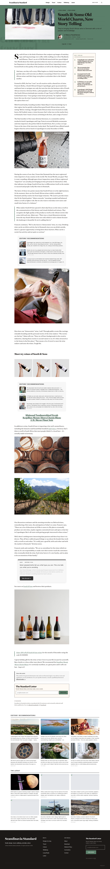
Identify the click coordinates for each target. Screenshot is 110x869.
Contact (66, 853)
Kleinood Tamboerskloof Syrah (42, 415)
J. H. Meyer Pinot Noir (41, 420)
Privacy (102, 865)
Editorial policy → (21, 679)
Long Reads (46, 853)
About (65, 841)
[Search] (101, 2)
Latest (73, 2)
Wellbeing (66, 2)
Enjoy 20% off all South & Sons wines (29, 652)
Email (70, 44)
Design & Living (47, 841)
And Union (52, 429)
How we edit (90, 38)
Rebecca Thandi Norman (73, 35)
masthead (43, 705)
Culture (59, 2)
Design (48, 2)
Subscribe (95, 2)
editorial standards (33, 705)
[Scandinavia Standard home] (18, 2)
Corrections (67, 850)
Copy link (64, 44)
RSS (95, 858)
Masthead (67, 844)
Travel (53, 2)
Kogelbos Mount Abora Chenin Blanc (42, 417)
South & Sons (28, 586)
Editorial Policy (68, 847)
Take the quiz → (26, 578)
